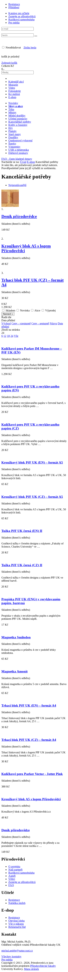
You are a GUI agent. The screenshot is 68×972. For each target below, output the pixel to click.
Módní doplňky (16, 115)
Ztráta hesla (30, 47)
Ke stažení (14, 94)
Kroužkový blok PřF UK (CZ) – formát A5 (32, 497)
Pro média (14, 22)
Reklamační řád (17, 926)
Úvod (23, 161)
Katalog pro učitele (18, 13)
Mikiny (12, 112)
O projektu (14, 866)
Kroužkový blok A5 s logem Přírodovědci (31, 799)
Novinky (13, 103)
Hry (10, 128)
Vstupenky (14, 146)
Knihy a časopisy (17, 124)
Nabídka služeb (16, 903)
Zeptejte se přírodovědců (22, 16)
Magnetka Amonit (14, 671)
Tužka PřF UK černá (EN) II (21, 531)
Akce (37, 310)
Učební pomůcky (17, 118)
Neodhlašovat (13, 47)
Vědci (11, 878)
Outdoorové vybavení (20, 140)
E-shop (12, 97)
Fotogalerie (14, 90)
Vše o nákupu (16, 923)
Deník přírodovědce (19, 216)
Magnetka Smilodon (16, 637)
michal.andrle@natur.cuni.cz (17, 950)
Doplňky (13, 137)
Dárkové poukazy (18, 152)
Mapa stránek (31, 968)
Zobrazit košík (9, 62)
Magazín (13, 84)
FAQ (11, 885)
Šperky (12, 143)
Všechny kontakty (11, 956)
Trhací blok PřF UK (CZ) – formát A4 (28, 740)
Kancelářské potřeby (19, 121)
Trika (11, 109)
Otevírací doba (16, 920)
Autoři (12, 875)
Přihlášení (13, 7)
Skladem (10, 310)
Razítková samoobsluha (21, 19)
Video (11, 87)
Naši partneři (15, 869)
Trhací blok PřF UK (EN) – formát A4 (28, 705)
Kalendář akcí (16, 81)
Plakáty (12, 131)
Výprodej (50, 310)
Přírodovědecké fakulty (43, 965)
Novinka (24, 310)
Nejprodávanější (17, 185)
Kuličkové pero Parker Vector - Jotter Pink (32, 774)
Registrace (14, 4)
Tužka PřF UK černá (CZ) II (21, 565)
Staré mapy (14, 134)
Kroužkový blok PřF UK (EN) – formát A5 (32, 462)
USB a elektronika (18, 149)
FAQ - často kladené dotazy (16, 158)
